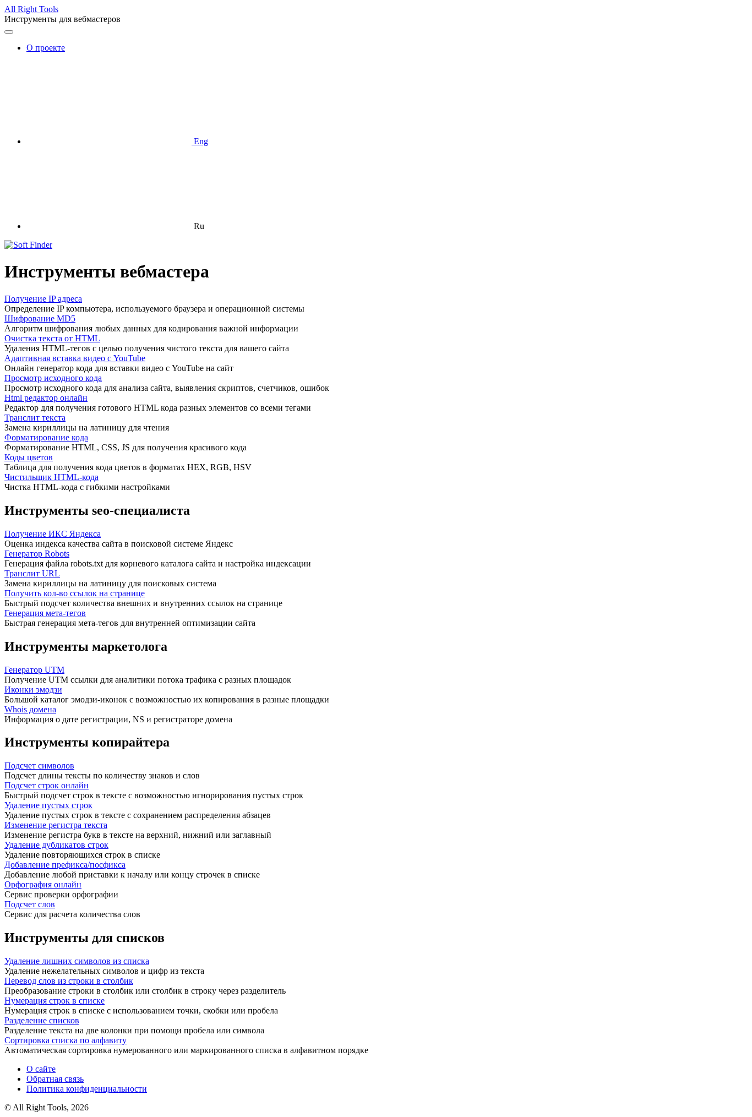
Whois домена (30, 709)
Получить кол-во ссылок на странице (74, 593)
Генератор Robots (36, 553)
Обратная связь (55, 1078)
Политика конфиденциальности (86, 1088)
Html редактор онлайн (46, 397)
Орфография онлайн (42, 884)
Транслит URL (32, 573)
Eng (200, 141)
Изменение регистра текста (55, 825)
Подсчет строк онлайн (46, 785)
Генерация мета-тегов (45, 613)
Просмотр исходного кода (53, 378)
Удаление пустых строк (48, 805)
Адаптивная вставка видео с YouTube (74, 358)
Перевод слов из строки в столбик (68, 980)
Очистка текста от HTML (52, 338)
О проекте (45, 47)
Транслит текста (35, 417)
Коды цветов (28, 457)
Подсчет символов (39, 765)
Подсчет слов (29, 904)
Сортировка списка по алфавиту (65, 1040)
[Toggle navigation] (8, 32)
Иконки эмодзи (33, 689)
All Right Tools (31, 9)
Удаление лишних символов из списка (76, 961)
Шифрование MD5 (39, 318)
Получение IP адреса (43, 298)
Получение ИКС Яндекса (52, 533)
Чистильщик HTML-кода (51, 477)
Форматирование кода (46, 437)
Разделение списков (41, 1020)
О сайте (41, 1069)
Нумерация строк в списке (54, 1000)
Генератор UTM (34, 669)
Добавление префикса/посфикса (65, 864)
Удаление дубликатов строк (56, 844)
